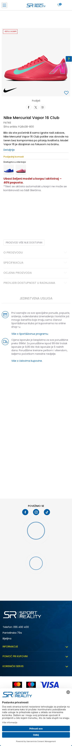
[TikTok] (47, 512)
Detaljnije (9, 150)
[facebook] (25, 512)
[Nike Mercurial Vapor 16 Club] (8, 170)
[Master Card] (17, 685)
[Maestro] (31, 685)
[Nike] (10, 90)
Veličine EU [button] (9, 201)
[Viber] (42, 107)
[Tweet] (35, 107)
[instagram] (36, 512)
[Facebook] (28, 107)
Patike (7, 122)
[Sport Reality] (36, 6)
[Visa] (50, 685)
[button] (66, 93)
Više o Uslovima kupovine (26, 361)
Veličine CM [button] (33, 201)
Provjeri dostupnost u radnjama (29, 283)
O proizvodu (13, 253)
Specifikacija (13, 263)
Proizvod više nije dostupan (24, 242)
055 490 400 (21, 627)
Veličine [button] (21, 201)
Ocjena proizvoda (17, 273)
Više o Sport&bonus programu (29, 334)
